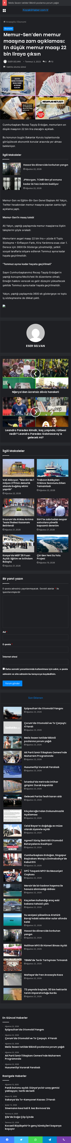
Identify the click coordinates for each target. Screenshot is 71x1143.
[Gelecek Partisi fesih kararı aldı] (12, 801)
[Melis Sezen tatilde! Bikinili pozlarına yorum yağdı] (12, 742)
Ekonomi (21, 21)
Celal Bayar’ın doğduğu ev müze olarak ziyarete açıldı (43, 827)
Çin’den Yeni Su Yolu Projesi (49, 557)
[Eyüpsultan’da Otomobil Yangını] (12, 713)
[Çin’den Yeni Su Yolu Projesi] (52, 543)
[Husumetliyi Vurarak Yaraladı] (12, 771)
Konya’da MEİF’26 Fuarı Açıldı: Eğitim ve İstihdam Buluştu (18, 558)
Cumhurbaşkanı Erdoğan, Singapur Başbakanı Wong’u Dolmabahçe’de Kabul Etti (45, 858)
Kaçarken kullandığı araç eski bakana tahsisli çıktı (41, 902)
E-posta (8, 644)
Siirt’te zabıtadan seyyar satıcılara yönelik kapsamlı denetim (52, 522)
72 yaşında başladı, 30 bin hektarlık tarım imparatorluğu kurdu (45, 991)
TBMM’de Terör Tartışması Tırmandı (45, 960)
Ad (5, 632)
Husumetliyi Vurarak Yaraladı (41, 767)
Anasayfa (10, 21)
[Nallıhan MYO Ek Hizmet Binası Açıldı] (12, 950)
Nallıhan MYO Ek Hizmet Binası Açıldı (45, 945)
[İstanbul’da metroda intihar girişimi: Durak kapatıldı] (12, 786)
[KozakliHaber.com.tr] (35, 10)
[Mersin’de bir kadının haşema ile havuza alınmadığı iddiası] (12, 890)
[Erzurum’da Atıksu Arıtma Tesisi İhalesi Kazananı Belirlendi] (18, 507)
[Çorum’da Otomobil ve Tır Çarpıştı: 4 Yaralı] (12, 727)
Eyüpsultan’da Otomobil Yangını (43, 708)
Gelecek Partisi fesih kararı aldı (43, 796)
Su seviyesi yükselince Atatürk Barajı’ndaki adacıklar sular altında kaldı (45, 918)
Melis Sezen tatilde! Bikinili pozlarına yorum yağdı (33, 2)
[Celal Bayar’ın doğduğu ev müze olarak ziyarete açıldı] (12, 830)
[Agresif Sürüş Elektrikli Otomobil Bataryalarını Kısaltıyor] (12, 845)
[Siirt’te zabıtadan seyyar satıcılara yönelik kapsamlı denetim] (52, 507)
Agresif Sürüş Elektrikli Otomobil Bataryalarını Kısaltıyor (43, 842)
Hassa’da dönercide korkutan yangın (45, 165)
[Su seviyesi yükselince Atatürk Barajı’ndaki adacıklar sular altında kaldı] (12, 919)
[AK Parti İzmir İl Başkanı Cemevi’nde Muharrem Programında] (12, 757)
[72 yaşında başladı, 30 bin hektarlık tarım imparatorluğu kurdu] (12, 994)
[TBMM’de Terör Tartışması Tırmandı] (12, 965)
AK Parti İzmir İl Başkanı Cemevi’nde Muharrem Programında (45, 754)
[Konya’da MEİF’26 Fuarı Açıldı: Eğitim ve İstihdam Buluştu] (18, 543)
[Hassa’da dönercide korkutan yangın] (12, 169)
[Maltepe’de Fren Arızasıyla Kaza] (12, 979)
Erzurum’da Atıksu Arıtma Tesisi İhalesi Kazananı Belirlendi (18, 522)
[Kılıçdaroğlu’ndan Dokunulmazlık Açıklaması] (12, 815)
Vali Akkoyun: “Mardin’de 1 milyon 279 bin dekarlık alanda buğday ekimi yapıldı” (18, 484)
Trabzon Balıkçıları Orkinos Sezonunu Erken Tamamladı (51, 483)
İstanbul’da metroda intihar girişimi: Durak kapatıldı (41, 783)
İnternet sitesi (10, 656)
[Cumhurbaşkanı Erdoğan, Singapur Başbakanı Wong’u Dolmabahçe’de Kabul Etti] (12, 859)
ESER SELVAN (14, 61)
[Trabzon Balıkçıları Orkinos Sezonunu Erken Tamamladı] (52, 468)
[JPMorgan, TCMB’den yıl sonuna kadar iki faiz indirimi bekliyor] (12, 184)
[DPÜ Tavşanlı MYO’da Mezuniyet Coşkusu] (12, 875)
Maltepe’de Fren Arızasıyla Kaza (43, 974)
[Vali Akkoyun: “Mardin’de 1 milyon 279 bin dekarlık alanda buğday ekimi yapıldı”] (18, 468)
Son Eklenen (35, 697)
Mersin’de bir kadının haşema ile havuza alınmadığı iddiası (43, 887)
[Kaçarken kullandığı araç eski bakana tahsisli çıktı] (12, 905)
